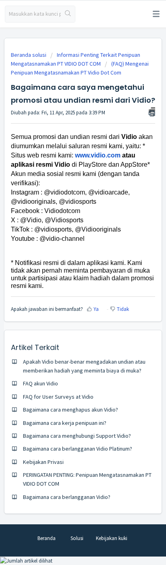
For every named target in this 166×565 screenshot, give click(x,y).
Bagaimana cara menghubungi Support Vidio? (77, 435)
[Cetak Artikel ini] (152, 111)
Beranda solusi (29, 54)
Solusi (77, 538)
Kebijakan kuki (111, 538)
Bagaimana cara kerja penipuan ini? (64, 422)
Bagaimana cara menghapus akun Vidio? (70, 409)
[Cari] (68, 14)
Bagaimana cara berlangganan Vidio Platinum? (77, 448)
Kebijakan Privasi (43, 462)
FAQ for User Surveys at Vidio (58, 396)
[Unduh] (68, 279)
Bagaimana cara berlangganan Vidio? (66, 497)
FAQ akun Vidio (40, 383)
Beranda (46, 538)
